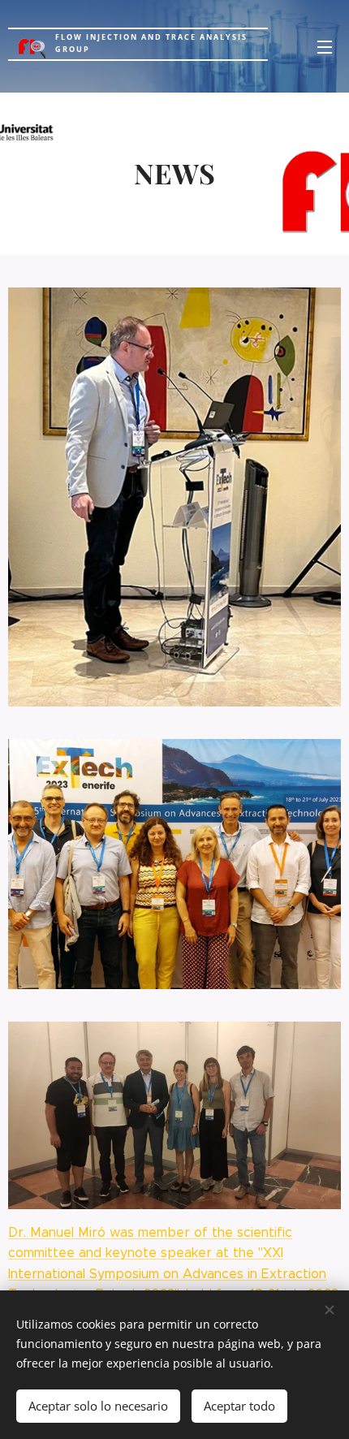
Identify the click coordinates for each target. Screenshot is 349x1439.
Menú (324, 46)
